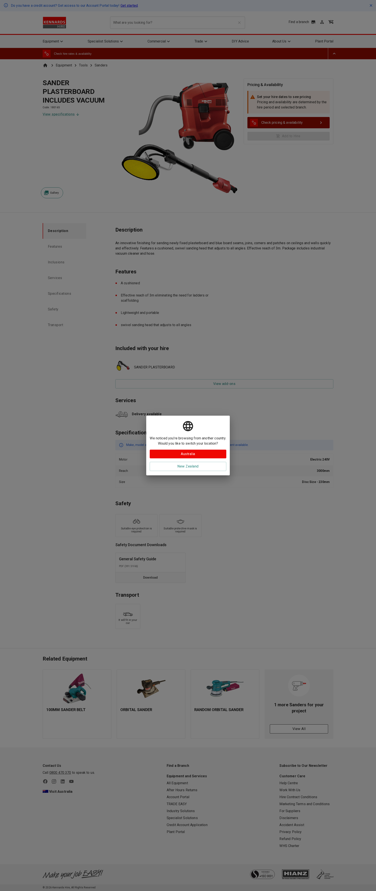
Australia (188, 454)
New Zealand (187, 466)
